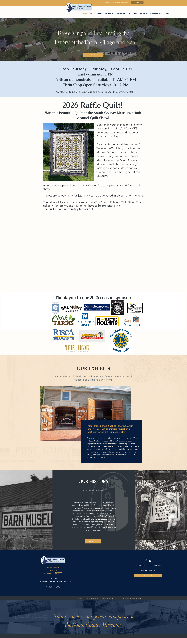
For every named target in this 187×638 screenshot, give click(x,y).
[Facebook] (146, 560)
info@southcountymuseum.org (148, 565)
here (140, 195)
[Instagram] (150, 560)
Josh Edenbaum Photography (105, 598)
